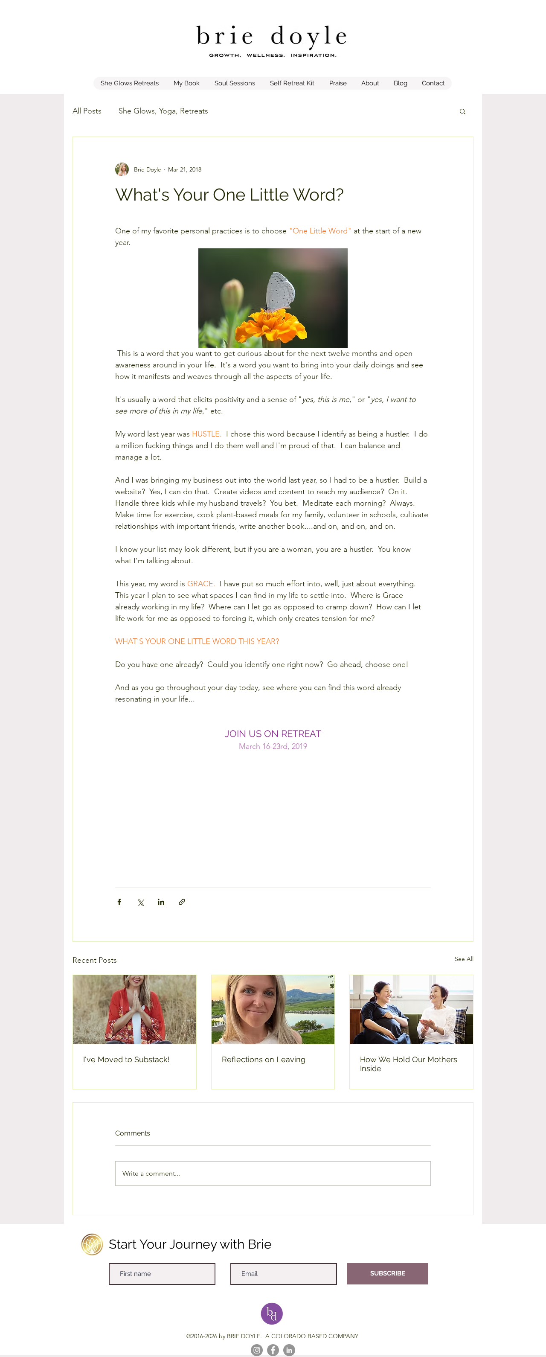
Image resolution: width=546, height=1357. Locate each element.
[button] (463, 111)
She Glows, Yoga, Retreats (163, 111)
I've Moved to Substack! (126, 1059)
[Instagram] (257, 1350)
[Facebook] (273, 1350)
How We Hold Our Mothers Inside (408, 1064)
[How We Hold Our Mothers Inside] (411, 1009)
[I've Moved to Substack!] (134, 1009)
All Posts (87, 111)
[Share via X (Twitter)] (140, 902)
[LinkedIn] (289, 1350)
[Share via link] (182, 902)
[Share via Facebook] (119, 902)
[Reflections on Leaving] (273, 1009)
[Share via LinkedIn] (161, 902)
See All (464, 959)
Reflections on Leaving (263, 1059)
